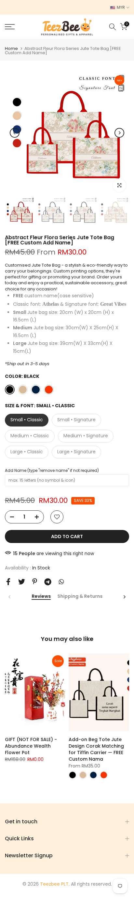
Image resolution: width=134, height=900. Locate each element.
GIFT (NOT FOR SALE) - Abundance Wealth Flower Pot (31, 746)
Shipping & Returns (79, 596)
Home (11, 48)
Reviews (41, 596)
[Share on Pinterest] (35, 581)
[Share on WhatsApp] (61, 581)
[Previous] (15, 133)
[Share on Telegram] (47, 581)
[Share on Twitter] (21, 581)
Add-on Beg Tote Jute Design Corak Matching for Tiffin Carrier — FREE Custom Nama (96, 749)
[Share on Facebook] (8, 581)
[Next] (119, 133)
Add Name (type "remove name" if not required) (52, 470)
